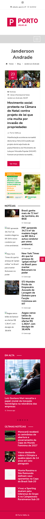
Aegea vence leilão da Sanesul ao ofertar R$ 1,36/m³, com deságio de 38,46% (29, 321)
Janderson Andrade (14, 98)
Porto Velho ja (15, 133)
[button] (17, 420)
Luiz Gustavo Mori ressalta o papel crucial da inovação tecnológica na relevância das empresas (21, 402)
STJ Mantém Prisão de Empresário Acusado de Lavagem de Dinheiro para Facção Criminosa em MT (29, 292)
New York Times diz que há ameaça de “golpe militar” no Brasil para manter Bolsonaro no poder (30, 263)
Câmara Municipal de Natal (19, 95)
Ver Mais (13, 163)
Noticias (13, 92)
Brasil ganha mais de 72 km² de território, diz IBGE (30, 214)
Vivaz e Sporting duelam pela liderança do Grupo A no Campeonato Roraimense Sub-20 (28, 494)
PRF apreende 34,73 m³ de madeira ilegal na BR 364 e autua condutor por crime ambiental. (30, 236)
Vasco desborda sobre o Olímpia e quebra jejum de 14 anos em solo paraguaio (28, 458)
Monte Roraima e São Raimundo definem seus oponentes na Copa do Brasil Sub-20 (28, 476)
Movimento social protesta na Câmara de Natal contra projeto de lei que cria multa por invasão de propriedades (21, 115)
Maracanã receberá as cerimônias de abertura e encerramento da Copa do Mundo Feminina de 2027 (28, 438)
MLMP (25, 98)
